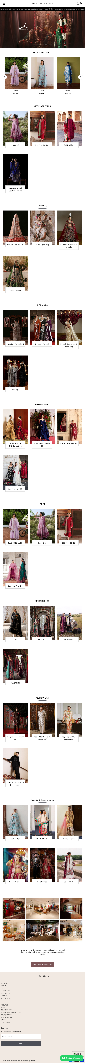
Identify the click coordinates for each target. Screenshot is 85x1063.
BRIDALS (4, 983)
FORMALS (4, 986)
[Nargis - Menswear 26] (15, 720)
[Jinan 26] (15, 128)
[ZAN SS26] (69, 128)
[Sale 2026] (69, 865)
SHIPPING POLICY (7, 1017)
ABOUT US (4, 1005)
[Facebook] (36, 976)
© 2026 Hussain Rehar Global (11, 1060)
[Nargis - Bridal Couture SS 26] (15, 171)
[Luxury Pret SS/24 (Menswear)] (15, 765)
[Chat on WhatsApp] (71, 1058)
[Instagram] (40, 976)
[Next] (80, 77)
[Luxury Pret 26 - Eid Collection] (15, 426)
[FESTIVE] (42, 623)
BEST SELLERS (6, 998)
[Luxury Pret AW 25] (69, 426)
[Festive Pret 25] (15, 472)
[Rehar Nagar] (15, 273)
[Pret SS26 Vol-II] (15, 526)
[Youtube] (44, 976)
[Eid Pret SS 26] (42, 128)
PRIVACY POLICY (6, 1015)
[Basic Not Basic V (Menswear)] (42, 720)
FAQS (3, 1007)
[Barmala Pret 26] (15, 569)
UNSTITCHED (5, 993)
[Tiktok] (48, 976)
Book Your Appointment (42, 964)
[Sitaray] (15, 373)
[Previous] (4, 77)
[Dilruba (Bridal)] (42, 228)
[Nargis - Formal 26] (15, 327)
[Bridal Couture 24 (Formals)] (69, 327)
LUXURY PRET (5, 991)
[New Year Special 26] (42, 426)
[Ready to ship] (69, 822)
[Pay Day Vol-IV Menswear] (69, 720)
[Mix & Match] (42, 822)
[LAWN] (15, 623)
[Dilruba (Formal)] (42, 327)
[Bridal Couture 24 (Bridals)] (69, 228)
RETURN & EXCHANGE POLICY (11, 1012)
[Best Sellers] (15, 822)
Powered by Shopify (28, 1060)
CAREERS (4, 1020)
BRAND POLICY (6, 1010)
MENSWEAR (5, 996)
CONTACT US (5, 1022)
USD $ (78, 1054)
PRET (2, 988)
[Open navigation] (4, 3)
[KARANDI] (15, 666)
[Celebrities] (42, 865)
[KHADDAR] (69, 623)
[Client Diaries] (15, 865)
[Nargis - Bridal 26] (15, 228)
